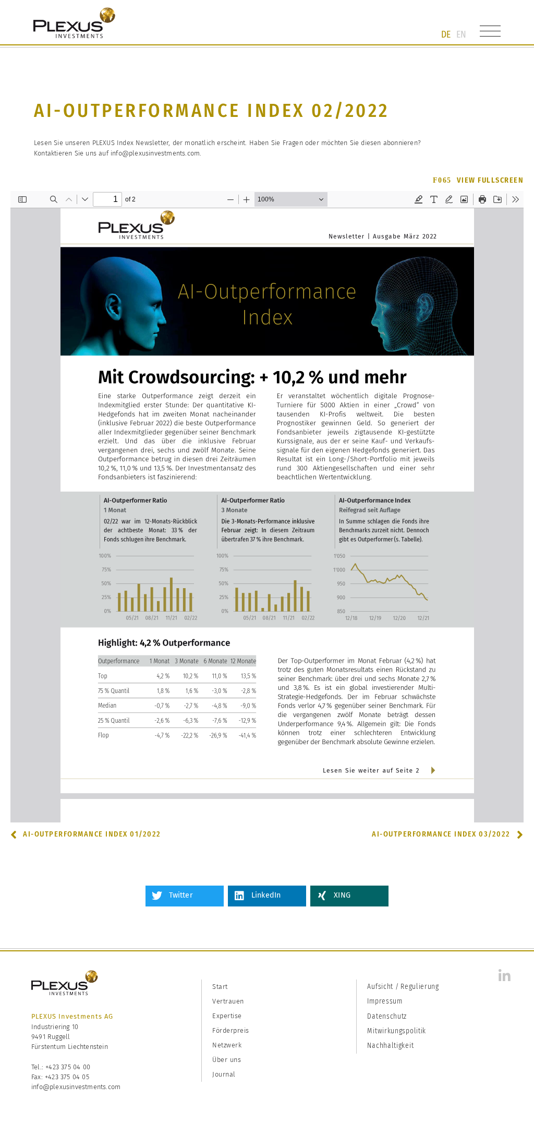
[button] (184, 896)
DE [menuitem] (446, 34)
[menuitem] (446, 34)
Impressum (384, 1001)
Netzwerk (226, 1045)
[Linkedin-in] (505, 976)
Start (220, 986)
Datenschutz (387, 1016)
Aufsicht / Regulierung (403, 986)
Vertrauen (228, 1001)
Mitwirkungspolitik (396, 1030)
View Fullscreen (490, 180)
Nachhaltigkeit (390, 1045)
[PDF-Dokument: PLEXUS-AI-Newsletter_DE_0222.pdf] (267, 506)
